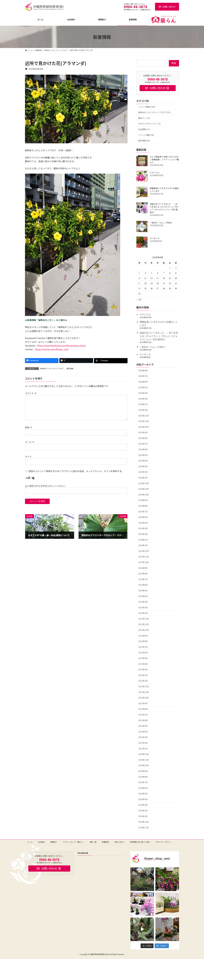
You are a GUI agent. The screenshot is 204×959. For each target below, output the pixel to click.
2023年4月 (143, 596)
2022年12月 (143, 618)
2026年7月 (143, 376)
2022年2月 (143, 675)
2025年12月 (143, 415)
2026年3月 (143, 398)
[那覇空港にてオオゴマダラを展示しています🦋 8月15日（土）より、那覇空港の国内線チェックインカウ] (167, 904)
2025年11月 (143, 421)
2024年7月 (143, 511)
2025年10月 (143, 426)
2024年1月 (143, 545)
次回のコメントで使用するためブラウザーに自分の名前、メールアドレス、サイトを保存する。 (76, 471)
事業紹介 (53, 842)
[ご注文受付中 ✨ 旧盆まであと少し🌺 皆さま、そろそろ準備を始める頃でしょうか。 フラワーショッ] (142, 904)
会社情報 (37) (144, 129)
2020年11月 (143, 759)
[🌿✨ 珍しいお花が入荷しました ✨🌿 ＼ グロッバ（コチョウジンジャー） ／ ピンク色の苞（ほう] (167, 879)
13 (158, 278)
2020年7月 (143, 782)
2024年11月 (143, 488)
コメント (31, 393)
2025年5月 (143, 455)
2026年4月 (143, 393)
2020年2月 (143, 810)
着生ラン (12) (144, 118)
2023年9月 (143, 568)
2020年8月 (143, 776)
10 (139, 278)
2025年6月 (143, 449)
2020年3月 (143, 805)
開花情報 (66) (144, 140)
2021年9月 (143, 703)
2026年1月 (143, 410)
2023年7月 (143, 579)
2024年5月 (143, 522)
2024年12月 (143, 483)
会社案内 (41, 842)
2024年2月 (143, 539)
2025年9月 (143, 432)
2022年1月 (143, 680)
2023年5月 (143, 590)
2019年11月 (143, 827)
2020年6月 (143, 788)
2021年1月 (143, 748)
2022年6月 (143, 652)
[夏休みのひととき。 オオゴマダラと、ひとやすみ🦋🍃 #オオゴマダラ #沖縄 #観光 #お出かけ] (142, 879)
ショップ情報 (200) (146, 106)
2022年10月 (143, 630)
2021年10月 (143, 697)
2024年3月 (143, 534)
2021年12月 (143, 686)
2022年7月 (143, 647)
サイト (28, 456)
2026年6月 (143, 381)
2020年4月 (143, 799)
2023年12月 (143, 551)
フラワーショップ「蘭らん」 (73, 842)
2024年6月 (143, 517)
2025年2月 (143, 472)
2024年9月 (143, 500)
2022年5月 (143, 658)
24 (139, 288)
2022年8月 (143, 641)
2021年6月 (143, 720)
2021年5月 (143, 725)
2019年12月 (143, 821)
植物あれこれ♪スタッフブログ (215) (154, 112)
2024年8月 (143, 505)
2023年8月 (143, 573)
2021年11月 (143, 692)
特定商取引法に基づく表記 (140, 842)
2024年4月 (143, 528)
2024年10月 (143, 494)
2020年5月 (143, 793)
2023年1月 (143, 613)
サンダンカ (154, 238)
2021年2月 (143, 742)
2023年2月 (143, 607)
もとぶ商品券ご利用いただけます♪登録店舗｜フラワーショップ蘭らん (164, 159)
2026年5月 (143, 387)
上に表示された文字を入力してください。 (46, 485)
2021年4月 (143, 731)
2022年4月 (143, 664)
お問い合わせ (169, 6)
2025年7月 (143, 443)
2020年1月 (143, 816)
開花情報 (70, 368)
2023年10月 (143, 562)
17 (139, 283)
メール (29, 442)
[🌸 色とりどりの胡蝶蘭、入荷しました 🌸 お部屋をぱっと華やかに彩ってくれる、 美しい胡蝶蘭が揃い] (167, 929)
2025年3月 (143, 466)
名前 (28, 427)
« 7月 (138, 299)
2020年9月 (143, 771)
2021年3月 (143, 737)
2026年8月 (143, 370)
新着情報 (105, 842)
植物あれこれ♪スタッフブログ (52, 368)
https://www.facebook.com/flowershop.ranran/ (61, 345)
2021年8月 (143, 709)
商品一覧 (93, 842)
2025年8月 (143, 438)
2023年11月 (143, 556)
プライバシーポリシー (163, 842)
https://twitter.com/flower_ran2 (52, 349)
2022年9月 (143, 635)
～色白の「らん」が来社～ (161, 222)
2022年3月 (143, 669)
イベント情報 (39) (146, 135)
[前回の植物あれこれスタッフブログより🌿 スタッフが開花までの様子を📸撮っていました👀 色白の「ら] (142, 929)
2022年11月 (143, 624)
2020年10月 (143, 765)
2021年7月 (143, 714)
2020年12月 (143, 754)
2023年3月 (143, 601)
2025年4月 (143, 460)
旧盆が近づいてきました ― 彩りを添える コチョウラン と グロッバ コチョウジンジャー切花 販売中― (164, 208)
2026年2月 (143, 404)
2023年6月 (143, 585)
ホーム (30, 842)
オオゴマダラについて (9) (149, 123)
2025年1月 (143, 477)
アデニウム (154, 172)
